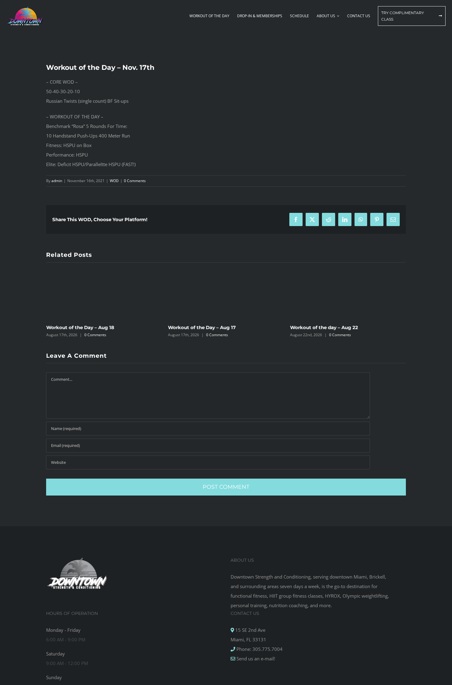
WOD (114, 180)
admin (56, 180)
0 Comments (135, 180)
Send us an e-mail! (255, 658)
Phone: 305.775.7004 (259, 649)
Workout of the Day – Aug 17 (202, 327)
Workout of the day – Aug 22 (324, 327)
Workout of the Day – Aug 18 (80, 327)
